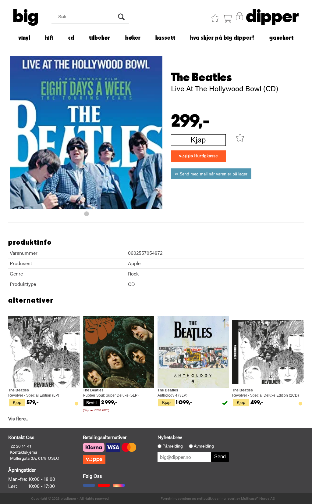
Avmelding (204, 446)
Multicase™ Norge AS (258, 498)
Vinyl (24, 38)
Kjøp (198, 140)
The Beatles (201, 77)
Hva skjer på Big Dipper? (222, 38)
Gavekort (281, 38)
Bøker (133, 38)
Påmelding (172, 446)
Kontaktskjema (23, 452)
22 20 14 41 (21, 446)
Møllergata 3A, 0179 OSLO (34, 458)
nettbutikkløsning (211, 498)
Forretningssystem (176, 498)
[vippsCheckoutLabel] (198, 156)
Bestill (91, 402)
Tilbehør (99, 38)
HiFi (49, 38)
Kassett (165, 38)
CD (71, 38)
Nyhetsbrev (170, 437)
